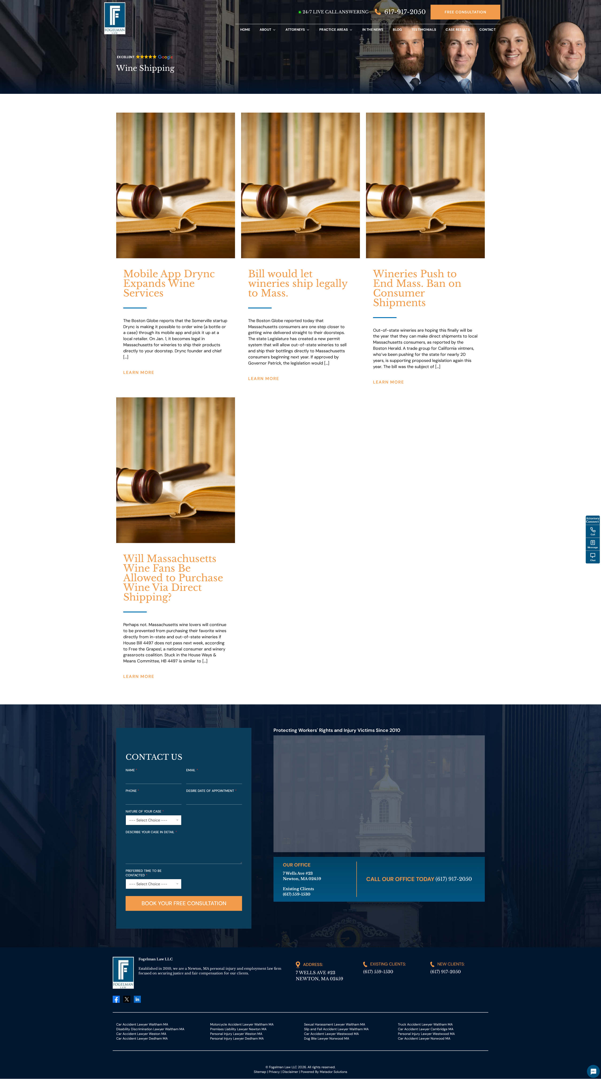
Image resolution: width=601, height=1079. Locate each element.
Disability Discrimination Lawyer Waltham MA (150, 1029)
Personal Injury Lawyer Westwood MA (426, 1034)
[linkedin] (137, 999)
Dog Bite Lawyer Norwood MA (326, 1038)
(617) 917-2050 (453, 879)
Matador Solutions (333, 1072)
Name (131, 770)
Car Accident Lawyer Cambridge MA (425, 1029)
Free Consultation (465, 12)
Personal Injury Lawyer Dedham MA (237, 1038)
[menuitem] (245, 29)
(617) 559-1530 (378, 971)
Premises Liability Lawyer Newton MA (238, 1029)
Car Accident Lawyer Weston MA (141, 1034)
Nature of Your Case (145, 811)
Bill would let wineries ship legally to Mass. (297, 283)
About (265, 29)
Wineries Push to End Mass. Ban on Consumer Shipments (417, 288)
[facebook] (116, 999)
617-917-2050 (404, 12)
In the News (372, 29)
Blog (397, 29)
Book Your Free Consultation (184, 903)
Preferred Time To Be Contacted (144, 873)
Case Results (458, 29)
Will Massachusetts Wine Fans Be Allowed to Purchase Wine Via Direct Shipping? (173, 578)
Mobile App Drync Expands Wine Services (169, 283)
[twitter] (126, 999)
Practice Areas (333, 29)
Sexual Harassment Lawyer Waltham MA (334, 1024)
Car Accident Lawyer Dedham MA (142, 1038)
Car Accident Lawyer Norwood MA (424, 1038)
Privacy (274, 1072)
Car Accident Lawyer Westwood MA (331, 1034)
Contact (487, 29)
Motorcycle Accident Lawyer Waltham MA (242, 1024)
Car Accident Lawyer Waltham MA (142, 1024)
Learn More (138, 372)
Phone (132, 791)
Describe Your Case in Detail (151, 832)
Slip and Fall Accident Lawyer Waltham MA (336, 1029)
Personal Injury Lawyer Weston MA (236, 1034)
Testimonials (424, 29)
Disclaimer (290, 1072)
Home (245, 29)
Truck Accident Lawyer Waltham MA (425, 1024)
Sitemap (260, 1072)
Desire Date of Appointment (211, 791)
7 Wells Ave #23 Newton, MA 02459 (319, 975)
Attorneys (295, 29)
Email (192, 770)
